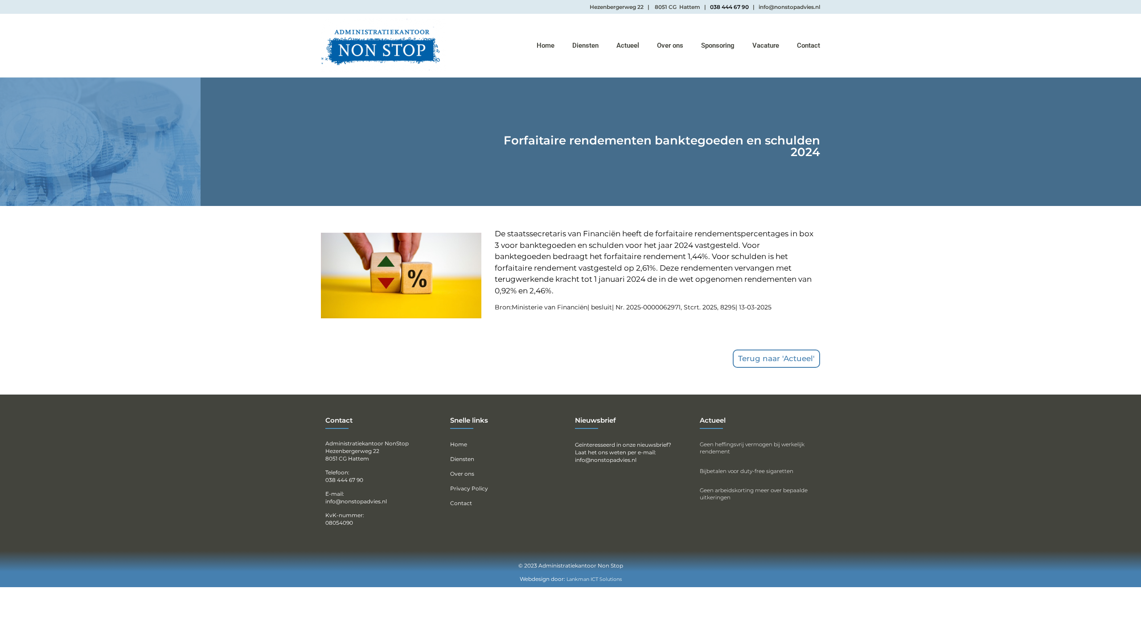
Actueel (627, 45)
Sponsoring (718, 45)
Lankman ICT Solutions (594, 579)
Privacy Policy (469, 488)
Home (545, 45)
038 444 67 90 (729, 7)
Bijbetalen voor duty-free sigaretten (746, 471)
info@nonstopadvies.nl (605, 460)
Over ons (670, 45)
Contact (808, 45)
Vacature (765, 45)
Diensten (585, 45)
